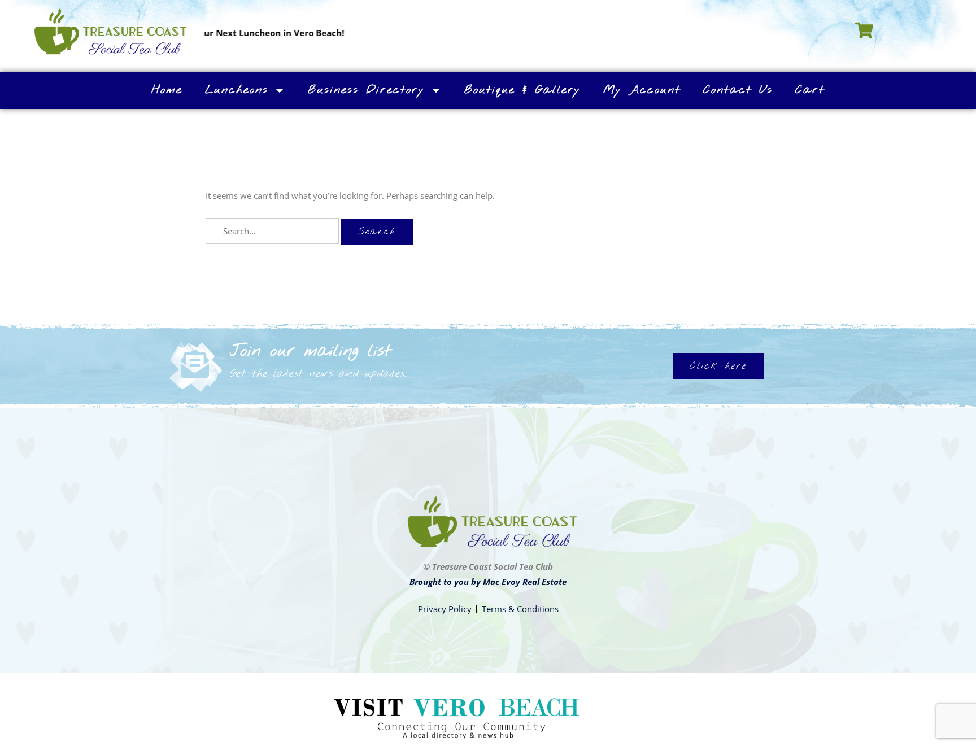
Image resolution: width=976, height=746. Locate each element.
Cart (810, 90)
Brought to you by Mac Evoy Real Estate (488, 581)
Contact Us (738, 90)
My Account (642, 90)
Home (166, 90)
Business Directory (366, 90)
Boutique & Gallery (522, 90)
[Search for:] (273, 231)
